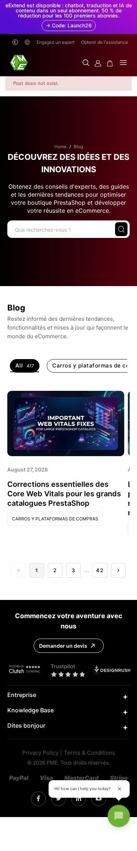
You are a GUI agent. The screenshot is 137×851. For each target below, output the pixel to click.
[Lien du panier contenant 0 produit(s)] (110, 63)
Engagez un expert (56, 42)
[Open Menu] (123, 63)
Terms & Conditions (89, 753)
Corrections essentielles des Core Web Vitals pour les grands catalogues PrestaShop (64, 494)
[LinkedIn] (58, 798)
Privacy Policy (40, 753)
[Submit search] (121, 229)
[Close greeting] (119, 789)
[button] (86, 63)
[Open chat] (119, 816)
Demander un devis (63, 646)
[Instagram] (38, 798)
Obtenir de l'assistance (104, 42)
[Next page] (118, 570)
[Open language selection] (27, 42)
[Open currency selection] (15, 42)
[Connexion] (98, 63)
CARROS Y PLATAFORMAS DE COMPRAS (55, 518)
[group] (25, 366)
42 (100, 570)
